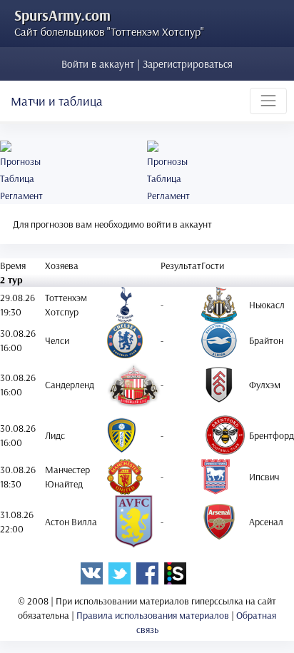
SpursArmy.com (62, 15)
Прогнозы (20, 161)
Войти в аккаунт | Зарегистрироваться (147, 64)
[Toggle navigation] (268, 100)
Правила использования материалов (152, 615)
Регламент (21, 195)
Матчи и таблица (57, 101)
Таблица (17, 178)
